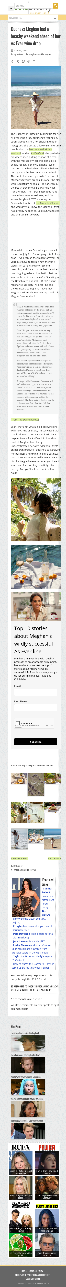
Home (24, 1270)
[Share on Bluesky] (23, 62)
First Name (20, 701)
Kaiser (20, 54)
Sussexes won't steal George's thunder (27, 1120)
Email (17, 686)
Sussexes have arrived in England (25, 1033)
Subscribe (35, 742)
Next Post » (54, 858)
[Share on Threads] (28, 62)
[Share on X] (17, 62)
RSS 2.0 (36, 979)
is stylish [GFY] (29, 941)
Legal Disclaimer (33, 1278)
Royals (48, 54)
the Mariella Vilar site (48, 203)
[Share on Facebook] (12, 62)
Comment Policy (36, 1270)
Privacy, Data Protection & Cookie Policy (32, 1274)
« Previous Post (19, 858)
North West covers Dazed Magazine (26, 1077)
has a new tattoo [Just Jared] (48, 896)
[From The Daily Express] (25, 419)
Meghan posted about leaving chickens (27, 1098)
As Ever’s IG (37, 153)
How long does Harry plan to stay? (25, 1055)
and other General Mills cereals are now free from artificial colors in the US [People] (31, 948)
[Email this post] (34, 62)
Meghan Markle (36, 54)
